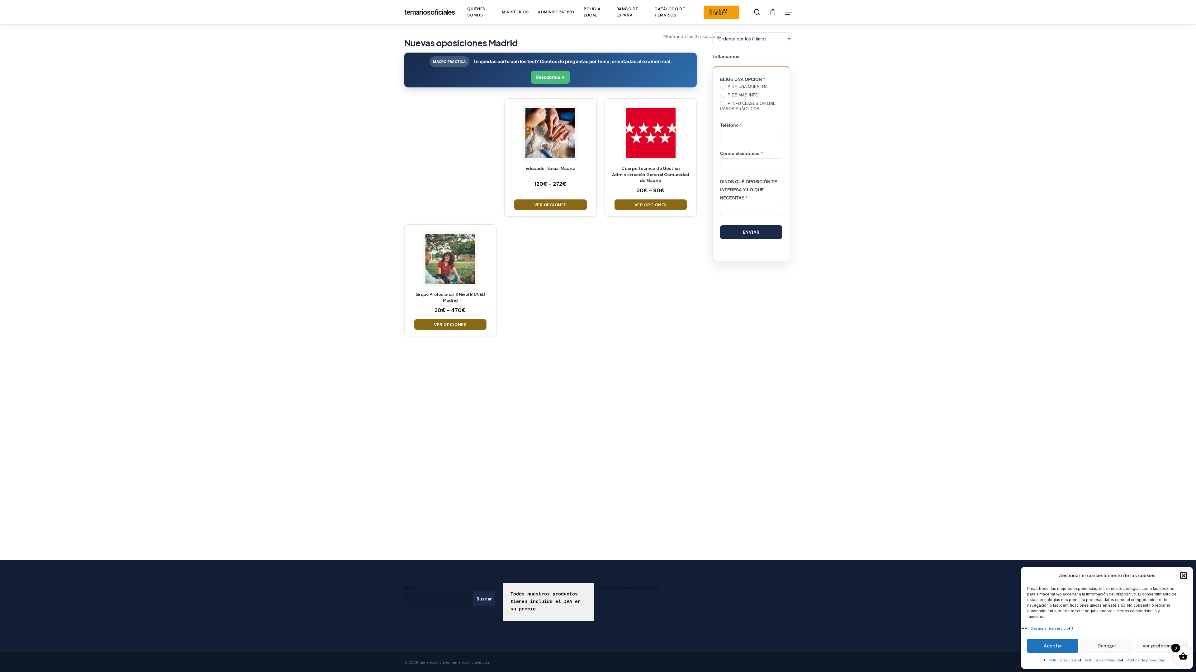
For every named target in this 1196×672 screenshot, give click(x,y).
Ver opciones (550, 204)
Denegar (1107, 646)
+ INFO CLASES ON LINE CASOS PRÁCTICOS (748, 106)
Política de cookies (1065, 660)
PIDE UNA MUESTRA (747, 86)
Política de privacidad (1146, 660)
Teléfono (731, 125)
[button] (1183, 575)
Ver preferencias (1161, 646)
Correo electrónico (741, 153)
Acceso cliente (718, 12)
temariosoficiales (429, 12)
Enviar (751, 232)
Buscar (411, 587)
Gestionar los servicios (1050, 628)
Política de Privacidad (1104, 660)
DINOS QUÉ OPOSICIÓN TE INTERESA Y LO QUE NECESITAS (748, 189)
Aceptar (1053, 646)
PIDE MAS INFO (742, 95)
